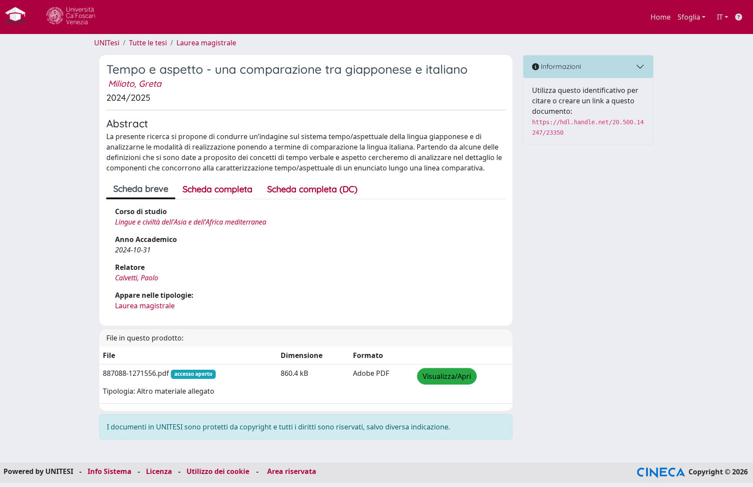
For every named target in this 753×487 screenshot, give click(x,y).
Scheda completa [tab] (217, 189)
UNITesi (106, 43)
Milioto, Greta (134, 83)
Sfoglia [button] (689, 17)
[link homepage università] (70, 17)
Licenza (159, 471)
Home (661, 17)
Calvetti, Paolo (136, 278)
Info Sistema (110, 471)
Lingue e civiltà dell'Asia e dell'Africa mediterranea (190, 222)
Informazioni (560, 66)
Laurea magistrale (206, 43)
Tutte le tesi (148, 43)
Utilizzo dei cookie (218, 471)
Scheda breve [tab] (140, 188)
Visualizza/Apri (447, 376)
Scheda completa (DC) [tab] (312, 189)
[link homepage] (18, 17)
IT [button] (720, 17)
